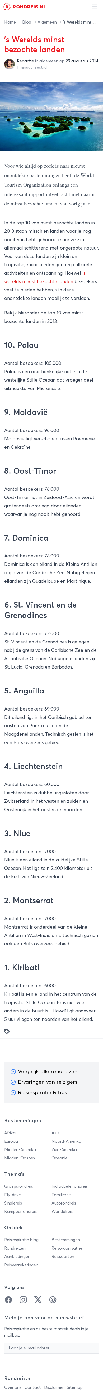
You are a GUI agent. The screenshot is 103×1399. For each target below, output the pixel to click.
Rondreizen (15, 1248)
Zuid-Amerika (64, 1150)
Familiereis (61, 1195)
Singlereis (13, 1203)
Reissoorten (63, 1257)
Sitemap (75, 1387)
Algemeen (48, 22)
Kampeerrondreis (20, 1212)
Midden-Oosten (19, 1158)
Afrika (10, 1133)
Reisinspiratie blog (21, 1240)
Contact (33, 1387)
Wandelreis (62, 1212)
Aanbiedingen (17, 1257)
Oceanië (60, 1158)
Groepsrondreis (18, 1186)
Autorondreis (64, 1203)
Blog (27, 22)
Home (10, 22)
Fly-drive (12, 1195)
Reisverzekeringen (21, 1265)
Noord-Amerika (66, 1141)
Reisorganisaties (67, 1248)
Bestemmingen (66, 1240)
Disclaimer (54, 1387)
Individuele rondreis (70, 1186)
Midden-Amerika (20, 1150)
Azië (56, 1133)
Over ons (12, 1387)
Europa (11, 1141)
